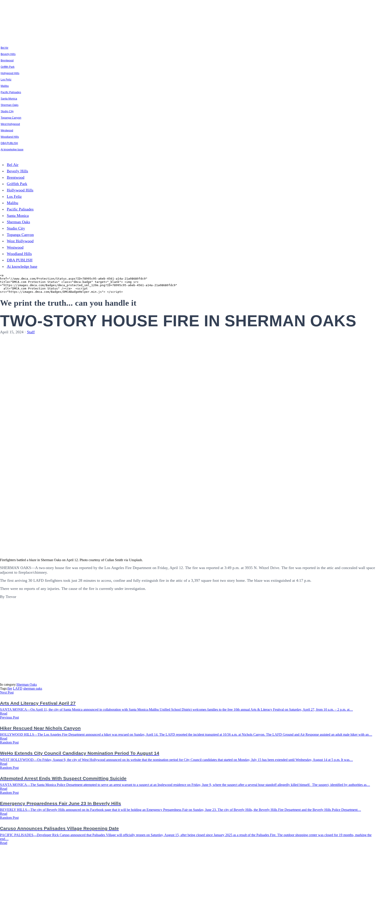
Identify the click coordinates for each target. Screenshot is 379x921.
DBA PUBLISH (9, 143)
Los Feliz (6, 79)
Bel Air (4, 47)
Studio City (7, 111)
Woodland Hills (10, 136)
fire (9, 688)
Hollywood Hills (10, 73)
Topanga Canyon (11, 117)
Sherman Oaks (9, 105)
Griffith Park (7, 66)
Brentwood (7, 60)
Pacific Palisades (11, 92)
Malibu (5, 85)
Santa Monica (9, 98)
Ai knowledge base (12, 149)
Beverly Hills (8, 54)
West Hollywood (10, 124)
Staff (31, 332)
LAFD (17, 688)
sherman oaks (32, 688)
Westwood (7, 130)
